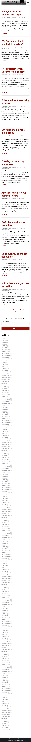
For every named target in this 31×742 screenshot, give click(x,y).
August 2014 (5, 606)
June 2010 (4, 699)
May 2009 (4, 723)
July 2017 (4, 541)
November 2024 (6, 377)
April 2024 (4, 390)
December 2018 (6, 509)
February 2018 (5, 528)
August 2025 (5, 361)
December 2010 (6, 688)
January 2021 (5, 463)
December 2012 (6, 643)
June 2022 (4, 431)
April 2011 (4, 681)
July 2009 (4, 720)
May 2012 (4, 656)
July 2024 (4, 385)
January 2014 (5, 619)
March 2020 (5, 482)
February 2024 (5, 394)
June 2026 (4, 342)
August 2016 (5, 562)
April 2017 (4, 547)
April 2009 (4, 725)
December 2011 (6, 666)
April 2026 (4, 346)
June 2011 (4, 677)
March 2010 (5, 705)
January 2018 (5, 530)
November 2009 (6, 712)
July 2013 (4, 630)
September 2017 (6, 537)
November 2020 (6, 467)
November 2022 (6, 422)
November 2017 (6, 534)
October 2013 (5, 625)
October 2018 (5, 513)
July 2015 (4, 586)
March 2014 (5, 615)
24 (16, 309)
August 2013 (5, 629)
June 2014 (4, 610)
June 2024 (4, 387)
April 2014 (4, 614)
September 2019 (6, 493)
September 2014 (6, 604)
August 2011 (5, 673)
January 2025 (5, 374)
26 (23, 309)
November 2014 (6, 601)
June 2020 (4, 476)
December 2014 (6, 599)
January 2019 (5, 508)
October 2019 (5, 491)
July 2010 (4, 697)
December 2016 (6, 554)
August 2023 (5, 405)
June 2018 (4, 521)
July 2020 (4, 474)
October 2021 (5, 446)
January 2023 (5, 418)
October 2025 (5, 357)
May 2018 (4, 522)
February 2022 (5, 439)
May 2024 (4, 388)
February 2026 (5, 349)
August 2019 (5, 495)
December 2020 (6, 465)
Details (4, 33)
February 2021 (5, 461)
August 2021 (5, 450)
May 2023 (4, 411)
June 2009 (4, 722)
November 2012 (6, 645)
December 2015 (6, 576)
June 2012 (4, 655)
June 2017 (4, 543)
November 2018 (6, 511)
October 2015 (5, 580)
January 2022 (5, 441)
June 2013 (4, 632)
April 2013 (4, 636)
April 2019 (4, 502)
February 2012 (5, 662)
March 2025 (5, 370)
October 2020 (5, 468)
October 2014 (5, 602)
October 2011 (5, 669)
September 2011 (6, 671)
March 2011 (5, 682)
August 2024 (5, 383)
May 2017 (4, 545)
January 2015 (5, 597)
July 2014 (4, 608)
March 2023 (5, 415)
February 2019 (5, 506)
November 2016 (6, 556)
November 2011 (6, 668)
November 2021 (6, 444)
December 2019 (6, 487)
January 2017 (5, 552)
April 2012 (4, 658)
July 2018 (4, 519)
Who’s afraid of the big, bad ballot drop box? (14, 42)
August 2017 (5, 539)
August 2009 (5, 718)
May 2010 (4, 701)
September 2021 (6, 448)
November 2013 (6, 623)
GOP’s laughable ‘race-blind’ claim (13, 131)
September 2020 (6, 470)
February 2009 (5, 729)
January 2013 (5, 642)
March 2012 (5, 660)
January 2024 (5, 396)
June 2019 (4, 498)
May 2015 (4, 589)
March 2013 (5, 638)
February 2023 (5, 416)
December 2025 (6, 353)
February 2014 (5, 617)
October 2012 (5, 647)
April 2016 (4, 569)
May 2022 (4, 433)
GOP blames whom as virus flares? (13, 224)
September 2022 (6, 426)
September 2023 (6, 403)
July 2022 (4, 429)
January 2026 (5, 351)
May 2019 (4, 500)
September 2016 (6, 560)
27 (27, 309)
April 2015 (4, 591)
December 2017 (6, 532)
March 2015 (5, 593)
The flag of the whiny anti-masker (13, 163)
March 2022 (5, 437)
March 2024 (5, 392)
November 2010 (6, 690)
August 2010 (5, 696)
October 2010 (5, 692)
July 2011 (4, 675)
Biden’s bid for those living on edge (15, 102)
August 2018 (5, 517)
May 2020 (4, 478)
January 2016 (5, 575)
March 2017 (5, 549)
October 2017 (5, 535)
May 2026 (4, 344)
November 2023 (6, 400)
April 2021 (4, 457)
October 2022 (5, 424)
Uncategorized (5, 17)
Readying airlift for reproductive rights (12, 13)
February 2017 (5, 550)
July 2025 (4, 362)
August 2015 (5, 584)
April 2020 (4, 480)
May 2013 (4, 634)
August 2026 (5, 338)
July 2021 (4, 452)
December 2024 (6, 375)
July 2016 (4, 563)
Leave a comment (5, 18)
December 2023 (6, 398)
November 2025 (6, 355)
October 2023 (5, 401)
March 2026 (5, 348)
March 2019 (5, 504)
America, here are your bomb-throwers (14, 194)
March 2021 (5, 459)
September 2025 (6, 359)
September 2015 (6, 582)
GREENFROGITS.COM (18, 740)
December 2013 (6, 621)
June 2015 (4, 588)
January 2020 (5, 485)
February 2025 (5, 372)
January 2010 (5, 709)
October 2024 (5, 379)
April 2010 (4, 703)
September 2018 (6, 515)
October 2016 (5, 558)
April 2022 (4, 435)
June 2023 (4, 409)
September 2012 (6, 649)
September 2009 (6, 716)
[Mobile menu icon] (27, 2)
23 (13, 309)
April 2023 (4, 413)
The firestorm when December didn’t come (14, 70)
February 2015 (5, 595)
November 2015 (6, 578)
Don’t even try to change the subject (14, 255)
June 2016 (4, 565)
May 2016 (4, 567)
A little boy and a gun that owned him (15, 285)
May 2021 (4, 455)
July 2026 (4, 340)
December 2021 (6, 442)
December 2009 (6, 710)
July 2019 (4, 496)
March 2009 (5, 727)
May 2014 (4, 612)
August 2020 (5, 472)
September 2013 (6, 627)
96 (15, 311)
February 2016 (5, 573)
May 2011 (4, 679)
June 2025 (4, 364)
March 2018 (5, 526)
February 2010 (5, 707)
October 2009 (5, 714)
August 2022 (5, 428)
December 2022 (6, 420)
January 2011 (5, 686)
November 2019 (6, 489)
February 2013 (5, 640)
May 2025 (4, 366)
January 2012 (5, 664)
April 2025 (4, 368)
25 (20, 309)
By (12, 17)
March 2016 (5, 571)
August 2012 (5, 651)
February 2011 (5, 684)
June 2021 (4, 454)
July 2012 (4, 653)
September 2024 (6, 381)
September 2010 (6, 694)
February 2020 (5, 483)
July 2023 (4, 407)
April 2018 (4, 524)
